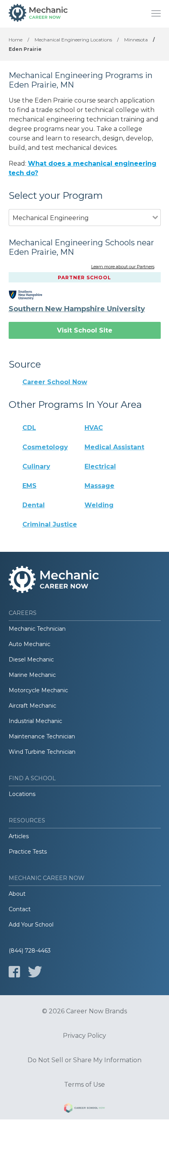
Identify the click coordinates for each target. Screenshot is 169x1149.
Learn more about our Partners (122, 267)
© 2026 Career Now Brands (84, 1011)
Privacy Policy (84, 1035)
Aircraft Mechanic (32, 705)
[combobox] (80, 229)
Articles (19, 836)
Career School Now (54, 382)
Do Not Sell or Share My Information (84, 1060)
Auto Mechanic (29, 644)
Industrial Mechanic (35, 721)
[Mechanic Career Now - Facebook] (14, 971)
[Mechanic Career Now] (38, 14)
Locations (22, 794)
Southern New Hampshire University (77, 309)
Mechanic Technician (37, 628)
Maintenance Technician (42, 736)
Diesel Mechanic (31, 659)
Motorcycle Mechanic (38, 690)
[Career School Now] (84, 1109)
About (17, 893)
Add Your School (31, 924)
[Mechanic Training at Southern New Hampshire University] (31, 295)
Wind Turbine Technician (42, 751)
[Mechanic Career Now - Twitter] (35, 971)
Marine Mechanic (32, 674)
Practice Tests (28, 851)
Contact (20, 909)
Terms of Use (84, 1084)
